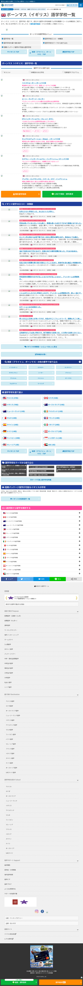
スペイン (8, 839)
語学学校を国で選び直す (12, 43)
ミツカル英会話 (9, 934)
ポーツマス (68, 378)
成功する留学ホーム (42, 586)
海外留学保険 (8, 875)
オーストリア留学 (11, 768)
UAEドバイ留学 (11, 772)
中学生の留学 (8, 663)
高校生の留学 (8, 668)
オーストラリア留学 (12, 711)
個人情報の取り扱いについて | (46, 971)
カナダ (8, 791)
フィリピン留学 (11, 734)
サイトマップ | (44, 973)
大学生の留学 (8, 673)
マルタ (8, 815)
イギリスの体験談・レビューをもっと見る (41, 346)
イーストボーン (13, 367)
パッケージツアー (10, 654)
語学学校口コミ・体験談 (54, 38)
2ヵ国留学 (7, 644)
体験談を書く (42, 354)
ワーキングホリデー (10, 630)
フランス (9, 829)
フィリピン (9, 820)
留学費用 (7, 865)
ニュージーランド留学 (13, 715)
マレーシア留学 (11, 744)
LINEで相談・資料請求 (63, 194)
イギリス (9, 805)
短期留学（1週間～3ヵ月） (13, 616)
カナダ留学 (9, 706)
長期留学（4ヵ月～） (11, 621)
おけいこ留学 (8, 649)
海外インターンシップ (11, 635)
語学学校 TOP (69, 52)
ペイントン (41, 378)
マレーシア (9, 825)
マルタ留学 (9, 730)
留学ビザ (7, 879)
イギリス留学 (10, 720)
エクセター (41, 367)
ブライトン (68, 373)
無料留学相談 (35, 24)
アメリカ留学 (10, 701)
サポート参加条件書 (10, 894)
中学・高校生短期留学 (11, 659)
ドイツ (8, 844)
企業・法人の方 (11, 923)
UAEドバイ (9, 853)
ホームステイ (8, 640)
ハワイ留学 (9, 739)
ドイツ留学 (9, 763)
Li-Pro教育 (8, 939)
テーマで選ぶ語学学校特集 (41, 479)
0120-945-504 (73, 5)
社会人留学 (8, 682)
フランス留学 (10, 749)
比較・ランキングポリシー (14, 918)
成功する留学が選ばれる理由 (15, 604)
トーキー (40, 373)
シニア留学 (8, 687)
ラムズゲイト (13, 383)
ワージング (41, 383)
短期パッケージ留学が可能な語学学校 (17, 47)
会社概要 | (29, 971)
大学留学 (7, 678)
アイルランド (10, 810)
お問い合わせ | (35, 971)
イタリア (8, 834)
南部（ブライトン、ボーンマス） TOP (41, 53)
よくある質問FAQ (10, 889)
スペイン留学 (10, 758)
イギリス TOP (14, 52)
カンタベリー (68, 367)
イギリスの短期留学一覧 (21, 499)
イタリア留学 (10, 753)
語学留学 (7, 625)
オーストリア (10, 848)
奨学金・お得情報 (10, 870)
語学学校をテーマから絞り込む (56, 43)
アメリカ (8, 786)
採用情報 (50, 973)
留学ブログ (8, 884)
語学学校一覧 (8, 38)
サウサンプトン (13, 373)
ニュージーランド (11, 801)
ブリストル (13, 378)
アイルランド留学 (11, 725)
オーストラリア (11, 796)
